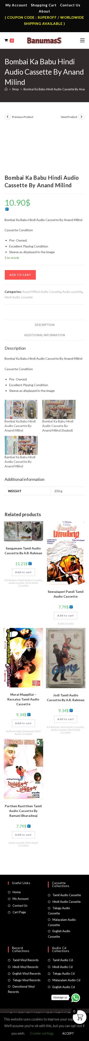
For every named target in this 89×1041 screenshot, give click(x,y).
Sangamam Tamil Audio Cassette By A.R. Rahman (23, 550)
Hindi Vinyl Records (25, 967)
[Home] (6, 89)
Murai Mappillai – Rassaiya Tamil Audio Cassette (23, 699)
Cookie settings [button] (42, 1033)
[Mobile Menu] (82, 40)
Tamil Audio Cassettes (28, 584)
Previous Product (22, 117)
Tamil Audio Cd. (62, 960)
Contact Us (70, 5)
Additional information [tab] (44, 335)
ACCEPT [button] (68, 1033)
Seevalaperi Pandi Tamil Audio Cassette (66, 594)
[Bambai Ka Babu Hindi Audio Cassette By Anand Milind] (21, 445)
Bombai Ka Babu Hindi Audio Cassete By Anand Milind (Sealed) (57, 425)
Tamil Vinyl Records (26, 960)
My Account (16, 5)
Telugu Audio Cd (63, 973)
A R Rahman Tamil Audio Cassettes (23, 580)
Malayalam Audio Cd (66, 980)
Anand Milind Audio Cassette (41, 292)
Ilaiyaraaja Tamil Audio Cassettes (28, 732)
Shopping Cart (44, 5)
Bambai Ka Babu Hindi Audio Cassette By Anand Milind (20, 461)
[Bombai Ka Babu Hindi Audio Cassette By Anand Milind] (21, 409)
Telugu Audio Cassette (59, 910)
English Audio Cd (63, 987)
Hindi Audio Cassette (19, 297)
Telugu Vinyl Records (26, 980)
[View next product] (81, 117)
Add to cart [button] (23, 572)
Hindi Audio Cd (62, 967)
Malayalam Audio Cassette (62, 922)
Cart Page (19, 912)
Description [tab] (45, 325)
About (44, 11)
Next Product (69, 117)
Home (17, 892)
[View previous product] (8, 117)
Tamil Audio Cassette (66, 895)
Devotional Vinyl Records (21, 989)
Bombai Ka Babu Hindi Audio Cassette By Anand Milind (20, 425)
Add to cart (20, 274)
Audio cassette (72, 292)
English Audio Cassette (59, 933)
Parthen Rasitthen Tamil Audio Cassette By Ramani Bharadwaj (23, 810)
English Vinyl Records (27, 973)
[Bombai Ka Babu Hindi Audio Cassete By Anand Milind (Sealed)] (59, 409)
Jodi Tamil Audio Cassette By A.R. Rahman (65, 697)
